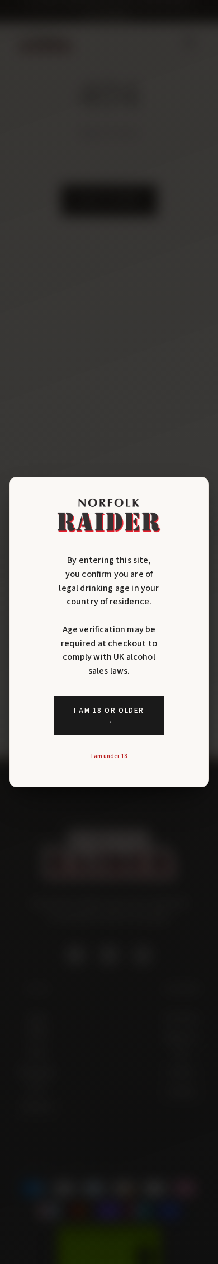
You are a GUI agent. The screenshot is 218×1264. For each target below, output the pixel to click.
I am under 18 (109, 756)
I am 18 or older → (109, 716)
